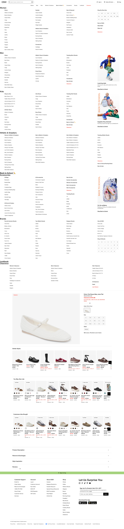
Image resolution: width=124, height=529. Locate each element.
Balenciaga (69, 226)
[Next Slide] (110, 362)
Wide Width (100, 25)
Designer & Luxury (39, 187)
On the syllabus (102, 205)
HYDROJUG (69, 208)
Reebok (99, 155)
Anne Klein (7, 223)
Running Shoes (39, 36)
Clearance (100, 32)
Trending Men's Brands (72, 55)
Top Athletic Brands (40, 221)
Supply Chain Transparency (39, 523)
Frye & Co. (7, 241)
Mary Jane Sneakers (9, 152)
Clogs (6, 20)
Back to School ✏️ (60, 5)
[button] (22, 382)
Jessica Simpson (8, 243)
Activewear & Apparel (40, 180)
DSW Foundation (51, 491)
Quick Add (19, 404)
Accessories (69, 78)
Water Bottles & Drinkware (41, 214)
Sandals (6, 42)
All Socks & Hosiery (9, 203)
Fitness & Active (39, 192)
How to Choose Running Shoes (105, 163)
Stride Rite (69, 116)
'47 (67, 196)
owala (68, 213)
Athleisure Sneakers (9, 137)
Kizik (37, 236)
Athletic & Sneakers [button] (49, 5)
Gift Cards (33, 493)
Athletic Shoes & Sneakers (42, 28)
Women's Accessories (72, 182)
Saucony (37, 250)
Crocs (68, 67)
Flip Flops (38, 22)
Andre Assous (69, 223)
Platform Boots (66, 486)
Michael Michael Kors (71, 243)
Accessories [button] (69, 5)
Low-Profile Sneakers (9, 150)
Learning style (102, 83)
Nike (67, 72)
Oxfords (37, 81)
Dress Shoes (7, 25)
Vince (68, 253)
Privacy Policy (12, 523)
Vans (37, 258)
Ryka (37, 248)
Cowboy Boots (66, 507)
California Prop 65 (88, 523)
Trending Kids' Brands (72, 94)
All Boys (94, 275)
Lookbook (82, 5)
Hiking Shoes (7, 75)
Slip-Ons (6, 82)
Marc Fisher (7, 245)
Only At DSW (101, 221)
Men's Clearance (55, 266)
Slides (64, 484)
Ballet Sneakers (8, 140)
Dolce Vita (7, 233)
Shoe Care (38, 202)
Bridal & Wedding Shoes (72, 17)
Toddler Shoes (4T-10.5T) (10, 98)
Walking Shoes (39, 41)
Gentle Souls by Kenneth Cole (73, 236)
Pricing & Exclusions (79, 523)
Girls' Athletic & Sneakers (72, 137)
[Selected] (26, 393)
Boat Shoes (7, 60)
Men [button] (37, 5)
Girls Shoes (38, 94)
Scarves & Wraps (39, 199)
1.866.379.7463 (18, 489)
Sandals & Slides (54, 280)
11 (98, 19)
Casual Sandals (39, 12)
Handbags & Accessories (15, 280)
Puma (68, 111)
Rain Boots (7, 77)
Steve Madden (8, 253)
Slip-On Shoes (39, 108)
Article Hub (69, 12)
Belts (37, 184)
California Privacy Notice (21, 523)
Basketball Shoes (39, 140)
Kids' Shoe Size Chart (9, 106)
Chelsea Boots (66, 503)
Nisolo (68, 245)
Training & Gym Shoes (9, 164)
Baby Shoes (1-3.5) (9, 96)
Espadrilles (7, 27)
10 (114, 16)
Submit (105, 494)
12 (105, 19)
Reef (68, 75)
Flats (6, 30)
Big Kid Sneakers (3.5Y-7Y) (72, 147)
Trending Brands (70, 194)
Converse (68, 101)
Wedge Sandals (39, 25)
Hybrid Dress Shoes (40, 76)
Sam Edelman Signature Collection (105, 236)
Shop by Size (8, 94)
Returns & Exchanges (19, 486)
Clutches (6, 184)
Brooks (68, 62)
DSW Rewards (34, 491)
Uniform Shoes (8, 129)
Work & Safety (66, 512)
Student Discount (51, 486)
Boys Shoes (38, 112)
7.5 (98, 16)
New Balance (69, 106)
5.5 (108, 13)
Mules (6, 37)
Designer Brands (70, 221)
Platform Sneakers (8, 155)
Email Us (16, 482)
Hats (36, 197)
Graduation (69, 27)
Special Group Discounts (53, 489)
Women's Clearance (14, 266)
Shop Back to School (103, 89)
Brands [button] (75, 5)
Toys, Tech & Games (40, 209)
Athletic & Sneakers (9, 12)
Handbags (38, 47)
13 (108, 19)
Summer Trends (70, 34)
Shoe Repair (50, 493)
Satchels (6, 194)
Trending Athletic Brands (103, 135)
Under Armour (38, 255)
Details (85, 301)
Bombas (68, 203)
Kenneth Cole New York (72, 238)
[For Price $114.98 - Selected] (87, 310)
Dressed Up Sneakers (40, 73)
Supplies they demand (104, 122)
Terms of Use (29, 523)
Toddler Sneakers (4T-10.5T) (72, 142)
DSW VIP (33, 489)
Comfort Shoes (8, 22)
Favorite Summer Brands (10, 221)
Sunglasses (38, 207)
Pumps (6, 39)
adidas (68, 57)
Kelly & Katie (100, 231)
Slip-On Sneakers (39, 38)
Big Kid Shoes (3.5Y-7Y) (10, 103)
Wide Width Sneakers (9, 169)
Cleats (6, 119)
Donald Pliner (69, 233)
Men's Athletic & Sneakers (42, 135)
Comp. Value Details (70, 523)
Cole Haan (69, 65)
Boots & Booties (8, 15)
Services (16, 496)
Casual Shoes (7, 17)
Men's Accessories (71, 185)
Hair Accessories (39, 194)
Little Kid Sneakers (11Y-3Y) (72, 145)
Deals (93, 284)
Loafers (6, 34)
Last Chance (95, 287)
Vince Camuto (8, 258)
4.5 (102, 13)
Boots (6, 62)
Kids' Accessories (71, 187)
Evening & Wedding (40, 189)
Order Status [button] (17, 484)
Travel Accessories (40, 212)
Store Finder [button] (17, 491)
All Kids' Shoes (8, 110)
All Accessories (39, 177)
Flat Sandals (38, 20)
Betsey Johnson (8, 226)
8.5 (105, 16)
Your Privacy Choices (51, 523)
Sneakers (65, 498)
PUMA (99, 152)
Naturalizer (7, 248)
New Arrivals (69, 32)
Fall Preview (69, 25)
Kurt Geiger (69, 241)
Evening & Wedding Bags (10, 189)
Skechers (68, 113)
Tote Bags (7, 199)
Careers (48, 482)
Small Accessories (39, 204)
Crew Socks (7, 210)
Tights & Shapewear (9, 215)
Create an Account (35, 484)
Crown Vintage (101, 228)
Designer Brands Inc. (52, 484)
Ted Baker (69, 250)
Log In (32, 482)
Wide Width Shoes (8, 84)
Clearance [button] (89, 5)
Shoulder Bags (8, 197)
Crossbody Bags (8, 187)
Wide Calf (100, 28)
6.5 (114, 13)
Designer (68, 22)
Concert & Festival (70, 20)
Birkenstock (69, 60)
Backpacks (7, 180)
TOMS (6, 255)
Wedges (6, 47)
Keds (37, 233)
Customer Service (18, 493)
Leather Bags (7, 192)
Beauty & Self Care (40, 182)
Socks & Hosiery (39, 49)
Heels (6, 32)
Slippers (6, 44)
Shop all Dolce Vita (88, 295)
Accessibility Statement (61, 523)
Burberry (68, 231)
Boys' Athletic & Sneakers (72, 140)
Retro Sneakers (8, 157)
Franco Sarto (7, 238)
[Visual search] (32, 2)
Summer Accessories (72, 180)
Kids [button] (41, 5)
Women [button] (32, 5)
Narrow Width (101, 23)
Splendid (68, 248)
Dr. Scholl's (7, 236)
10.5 (117, 16)
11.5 (102, 19)
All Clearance (95, 282)
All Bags (6, 177)
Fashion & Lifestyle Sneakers (42, 33)
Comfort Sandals (39, 15)
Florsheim (69, 70)
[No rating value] (86, 303)
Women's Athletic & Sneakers (12, 135)
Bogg (68, 201)
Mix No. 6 (100, 233)
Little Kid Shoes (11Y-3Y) (10, 101)
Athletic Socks (8, 205)
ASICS (99, 140)
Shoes (6, 10)
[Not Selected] (14, 393)
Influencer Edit (70, 30)
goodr (68, 206)
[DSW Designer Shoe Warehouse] (4, 2)
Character (7, 117)
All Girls (94, 278)
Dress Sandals (39, 17)
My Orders (33, 486)
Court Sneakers (39, 31)
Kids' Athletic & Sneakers (73, 135)
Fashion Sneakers (8, 145)
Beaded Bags (7, 182)
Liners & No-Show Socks (10, 213)
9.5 (111, 16)
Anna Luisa (100, 223)
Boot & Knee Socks (9, 208)
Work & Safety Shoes (9, 49)
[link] (18, 366)
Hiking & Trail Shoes (9, 147)
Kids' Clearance (96, 266)
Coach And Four (101, 226)
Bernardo (68, 228)
